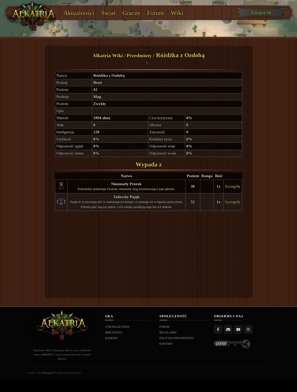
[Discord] (228, 329)
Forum (155, 12)
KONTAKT (166, 343)
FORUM (164, 326)
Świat (108, 12)
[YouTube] (238, 329)
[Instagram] (248, 329)
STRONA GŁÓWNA (117, 326)
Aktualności (78, 12)
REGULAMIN (167, 332)
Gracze (131, 12)
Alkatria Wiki (108, 55)
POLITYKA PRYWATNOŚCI (176, 338)
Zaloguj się (261, 12)
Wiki (177, 12)
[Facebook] (218, 329)
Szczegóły (233, 186)
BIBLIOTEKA (113, 332)
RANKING (111, 338)
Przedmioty (139, 55)
